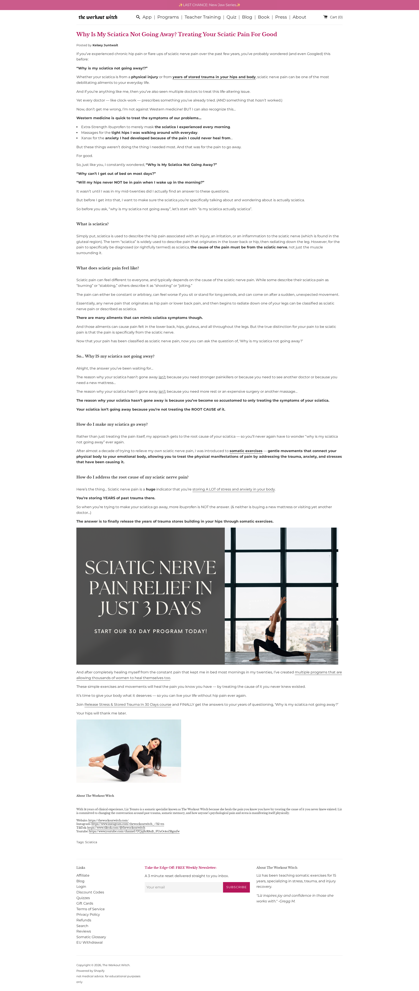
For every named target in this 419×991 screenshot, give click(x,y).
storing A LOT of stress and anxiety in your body (233, 489)
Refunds (83, 920)
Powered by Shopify (90, 970)
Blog (247, 17)
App (147, 17)
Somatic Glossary (91, 937)
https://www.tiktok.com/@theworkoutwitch (116, 827)
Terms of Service (90, 909)
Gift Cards (84, 903)
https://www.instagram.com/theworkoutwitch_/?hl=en (127, 824)
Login (81, 886)
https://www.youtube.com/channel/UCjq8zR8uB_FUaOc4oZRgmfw (134, 831)
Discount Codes (90, 892)
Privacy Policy (88, 914)
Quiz (231, 17)
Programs (168, 17)
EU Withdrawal (89, 942)
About (299, 17)
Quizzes (83, 898)
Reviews (83, 931)
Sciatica (91, 842)
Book (264, 17)
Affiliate (82, 875)
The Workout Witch (116, 965)
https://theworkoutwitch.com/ (108, 820)
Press (281, 17)
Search (82, 926)
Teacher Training (203, 17)
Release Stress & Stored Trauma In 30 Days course (127, 704)
